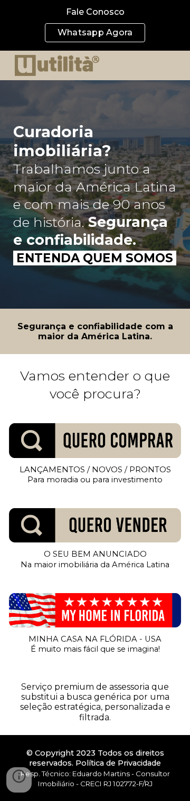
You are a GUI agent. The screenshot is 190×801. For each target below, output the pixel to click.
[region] (95, 25)
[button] (19, 780)
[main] (95, 194)
